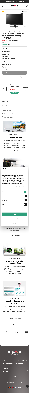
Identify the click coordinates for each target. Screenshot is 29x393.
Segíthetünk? (24, 77)
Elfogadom (14, 214)
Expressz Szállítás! (8, 110)
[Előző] (2, 31)
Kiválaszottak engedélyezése (14, 218)
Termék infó (4, 98)
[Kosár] (26, 6)
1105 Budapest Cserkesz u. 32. (8, 364)
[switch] (25, 196)
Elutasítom (14, 223)
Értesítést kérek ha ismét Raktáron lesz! (14, 73)
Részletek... (22, 210)
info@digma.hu (6, 368)
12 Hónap (5, 67)
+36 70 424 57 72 (6, 372)
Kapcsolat (5, 360)
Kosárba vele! (14, 92)
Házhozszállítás (20, 363)
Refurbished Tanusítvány (22, 370)
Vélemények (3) (4, 105)
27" (7, 48)
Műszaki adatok (5, 101)
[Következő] (26, 31)
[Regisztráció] (21, 382)
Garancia (19, 367)
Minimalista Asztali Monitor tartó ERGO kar (14, 85)
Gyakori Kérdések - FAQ (22, 360)
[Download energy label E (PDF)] (3, 11)
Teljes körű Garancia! (8, 113)
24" (3, 48)
